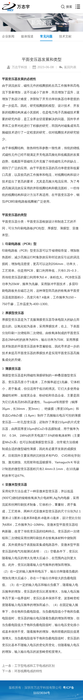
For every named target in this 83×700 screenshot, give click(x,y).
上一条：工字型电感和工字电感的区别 (28, 665)
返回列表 (70, 67)
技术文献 (65, 36)
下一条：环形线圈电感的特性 (22, 671)
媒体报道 (27, 36)
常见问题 (46, 36)
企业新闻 (8, 36)
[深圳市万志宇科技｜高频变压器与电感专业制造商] (16, 6)
